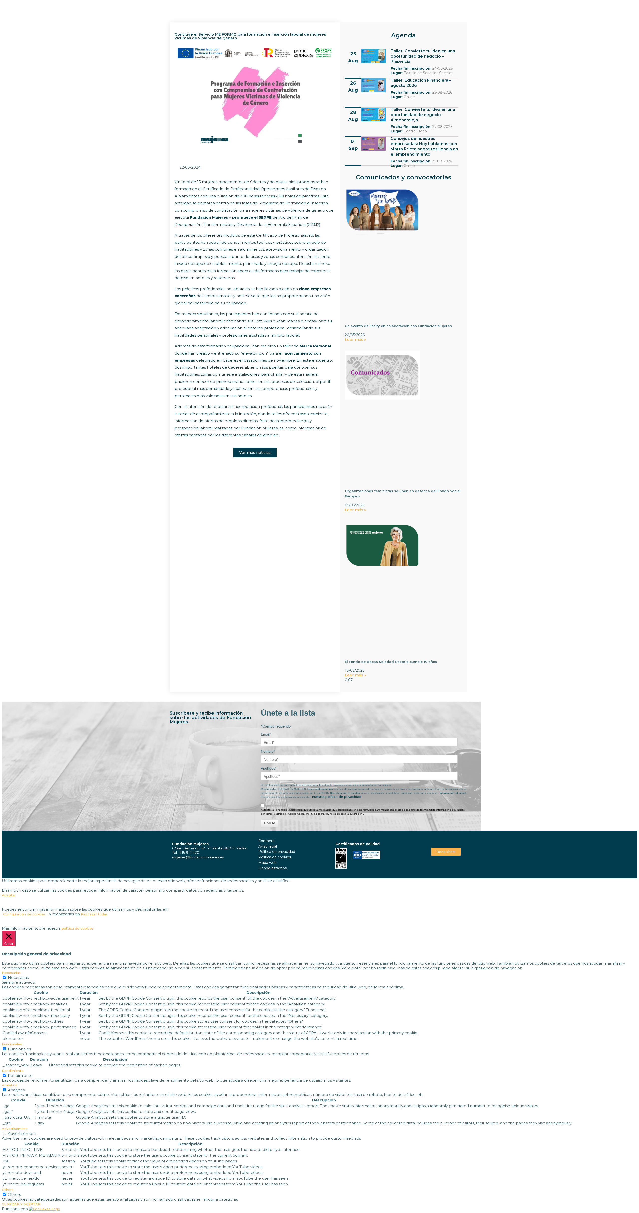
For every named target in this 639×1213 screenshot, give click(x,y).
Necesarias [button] (11, 973)
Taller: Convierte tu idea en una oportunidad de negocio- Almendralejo (423, 114)
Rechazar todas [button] (94, 914)
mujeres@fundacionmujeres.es (198, 857)
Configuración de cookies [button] (24, 914)
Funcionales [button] (12, 1044)
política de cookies (78, 928)
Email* (266, 734)
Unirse (269, 823)
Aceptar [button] (9, 895)
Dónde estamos (272, 868)
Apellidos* (268, 768)
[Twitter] (446, 840)
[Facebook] (440, 840)
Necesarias (18, 977)
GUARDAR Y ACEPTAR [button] (21, 1204)
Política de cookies (274, 857)
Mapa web (267, 862)
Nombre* (268, 751)
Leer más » (355, 339)
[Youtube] (451, 840)
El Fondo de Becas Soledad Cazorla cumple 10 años (391, 662)
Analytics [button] (9, 1085)
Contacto (266, 841)
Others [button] (7, 1190)
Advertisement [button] (14, 1129)
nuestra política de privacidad (336, 797)
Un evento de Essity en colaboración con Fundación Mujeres (398, 326)
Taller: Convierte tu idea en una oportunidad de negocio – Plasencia (423, 56)
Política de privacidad (276, 851)
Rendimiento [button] (13, 1071)
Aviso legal (267, 846)
